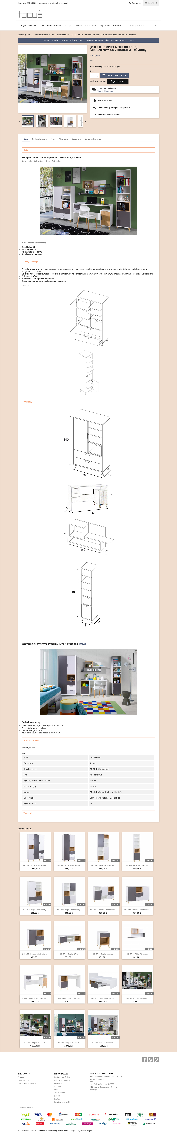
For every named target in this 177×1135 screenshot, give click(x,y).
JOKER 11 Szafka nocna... (103, 954)
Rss (150, 1059)
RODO (56, 1089)
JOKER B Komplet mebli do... (35, 1042)
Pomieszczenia (54, 25)
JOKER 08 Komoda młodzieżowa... (137, 910)
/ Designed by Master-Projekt (80, 1130)
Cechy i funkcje (39, 139)
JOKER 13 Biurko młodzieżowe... (35, 998)
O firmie (57, 1086)
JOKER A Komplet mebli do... (137, 998)
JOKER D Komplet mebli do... (103, 1042)
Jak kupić (57, 1096)
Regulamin (58, 1083)
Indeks (25, 747)
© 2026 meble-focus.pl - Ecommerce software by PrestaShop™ (43, 1130)
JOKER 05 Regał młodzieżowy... (35, 910)
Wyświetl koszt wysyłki (106, 91)
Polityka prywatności (62, 1080)
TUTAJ (82, 643)
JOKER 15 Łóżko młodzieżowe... (103, 998)
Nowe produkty (24, 1080)
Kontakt (57, 1099)
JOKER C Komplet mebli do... (69, 1042)
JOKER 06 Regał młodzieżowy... (69, 910)
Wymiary (63, 139)
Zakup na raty (59, 1093)
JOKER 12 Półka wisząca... (137, 954)
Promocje (117, 25)
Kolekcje (67, 25)
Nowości (78, 25)
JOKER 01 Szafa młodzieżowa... (35, 865)
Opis (26, 139)
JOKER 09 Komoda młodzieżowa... (35, 954)
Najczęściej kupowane (27, 1083)
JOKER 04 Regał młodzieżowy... (137, 865)
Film (53, 139)
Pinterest (156, 1059)
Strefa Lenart (91, 25)
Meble (41, 25)
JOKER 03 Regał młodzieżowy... (103, 865)
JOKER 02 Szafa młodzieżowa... (69, 865)
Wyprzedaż (105, 25)
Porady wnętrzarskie (62, 1102)
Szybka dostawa (28, 25)
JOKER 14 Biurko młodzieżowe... (69, 998)
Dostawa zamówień (62, 1077)
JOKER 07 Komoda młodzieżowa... (103, 910)
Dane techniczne (93, 139)
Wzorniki (76, 139)
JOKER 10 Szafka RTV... (69, 954)
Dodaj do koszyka (114, 75)
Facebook (144, 1059)
